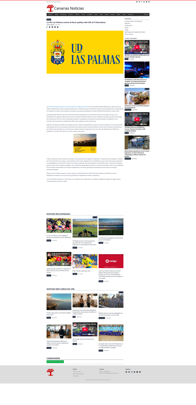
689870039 (107, 371)
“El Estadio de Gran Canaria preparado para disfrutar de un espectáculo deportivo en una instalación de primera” (84, 242)
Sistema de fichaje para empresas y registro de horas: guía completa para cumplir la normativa (58, 343)
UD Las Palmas (129, 34)
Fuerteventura (128, 109)
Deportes (77, 14)
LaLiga (126, 30)
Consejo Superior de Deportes (133, 21)
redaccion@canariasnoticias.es (111, 373)
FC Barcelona (128, 25)
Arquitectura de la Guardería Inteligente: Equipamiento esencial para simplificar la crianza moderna (84, 312)
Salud (101, 14)
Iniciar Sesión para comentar (55, 362)
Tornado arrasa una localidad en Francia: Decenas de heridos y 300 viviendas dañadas (135, 129)
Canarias (50, 14)
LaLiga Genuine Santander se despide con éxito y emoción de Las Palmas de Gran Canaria (59, 270)
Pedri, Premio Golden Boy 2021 (81, 271)
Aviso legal (75, 376)
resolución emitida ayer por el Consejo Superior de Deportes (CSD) (67, 107)
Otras (124, 14)
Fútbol (126, 28)
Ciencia (83, 14)
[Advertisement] (85, 89)
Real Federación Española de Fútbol (135, 32)
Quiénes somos (77, 371)
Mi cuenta (130, 14)
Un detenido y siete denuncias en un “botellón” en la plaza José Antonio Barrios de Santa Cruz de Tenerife (136, 81)
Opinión (118, 14)
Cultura (96, 14)
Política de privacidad (78, 374)
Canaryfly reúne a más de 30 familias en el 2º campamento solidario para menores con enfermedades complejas (111, 345)
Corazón (106, 14)
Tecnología (89, 14)
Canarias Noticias (51, 24)
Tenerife (126, 85)
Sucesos (112, 14)
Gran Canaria (102, 318)
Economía (71, 14)
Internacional (63, 14)
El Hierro (49, 317)
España (56, 14)
